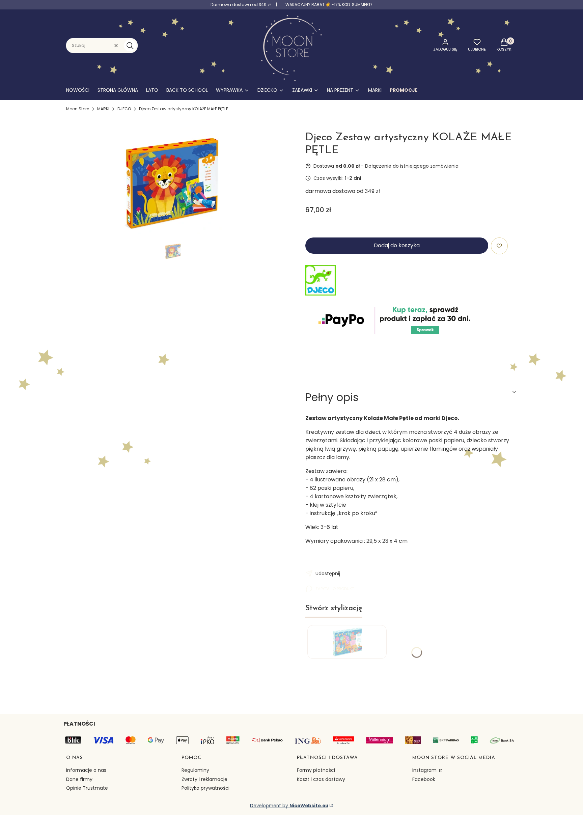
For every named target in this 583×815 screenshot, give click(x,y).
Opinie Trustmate (87, 788)
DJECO (124, 109)
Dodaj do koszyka (397, 245)
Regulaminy (195, 770)
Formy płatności (316, 770)
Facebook (423, 779)
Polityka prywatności (205, 788)
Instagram (425, 770)
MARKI (103, 109)
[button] (130, 45)
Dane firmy (79, 779)
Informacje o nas (86, 770)
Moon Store (77, 109)
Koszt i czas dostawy (321, 779)
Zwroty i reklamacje (204, 779)
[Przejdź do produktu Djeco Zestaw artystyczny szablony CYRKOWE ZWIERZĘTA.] (347, 642)
